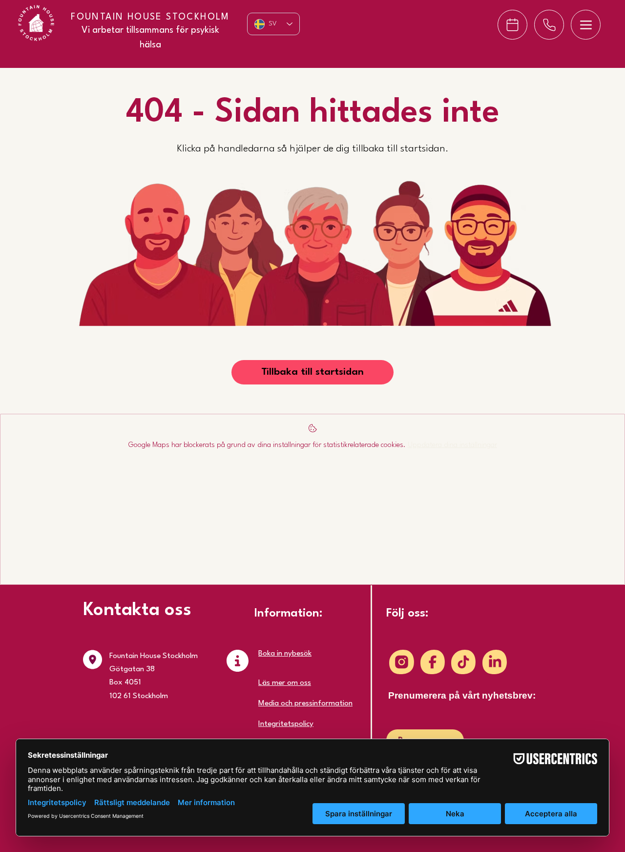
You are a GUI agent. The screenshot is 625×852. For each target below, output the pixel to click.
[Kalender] (512, 25)
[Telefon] (549, 25)
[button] (312, 372)
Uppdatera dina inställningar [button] (452, 445)
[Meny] (586, 25)
